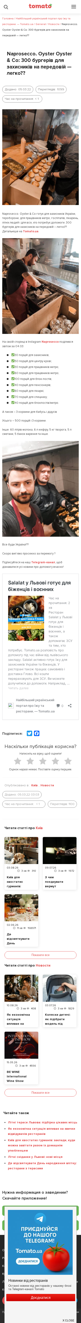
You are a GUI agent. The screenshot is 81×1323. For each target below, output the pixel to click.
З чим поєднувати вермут (54, 881)
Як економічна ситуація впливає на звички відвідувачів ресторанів (41, 1131)
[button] (68, 1318)
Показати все (41, 955)
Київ (34, 785)
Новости (47, 785)
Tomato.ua (30, 231)
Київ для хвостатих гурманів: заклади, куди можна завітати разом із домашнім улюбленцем (41, 1145)
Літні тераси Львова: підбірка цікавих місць (42, 1122)
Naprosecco (50, 342)
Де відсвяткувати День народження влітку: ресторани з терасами (42, 1165)
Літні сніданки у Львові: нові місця (35, 1157)
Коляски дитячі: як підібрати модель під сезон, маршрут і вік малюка (58, 1024)
